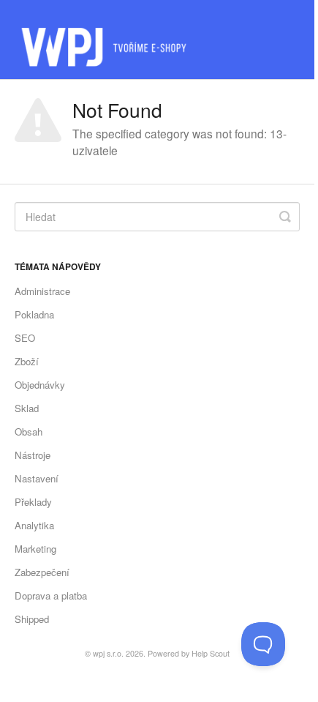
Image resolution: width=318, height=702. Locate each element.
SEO (25, 338)
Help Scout (211, 653)
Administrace (42, 291)
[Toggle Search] (285, 216)
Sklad (27, 408)
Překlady (33, 502)
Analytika (34, 525)
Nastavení (36, 478)
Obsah (28, 431)
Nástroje (32, 455)
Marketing (35, 549)
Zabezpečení (42, 572)
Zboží (27, 361)
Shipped (32, 619)
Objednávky (40, 385)
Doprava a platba (51, 595)
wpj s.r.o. (108, 653)
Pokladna (34, 314)
